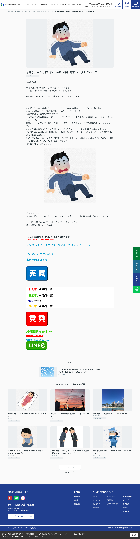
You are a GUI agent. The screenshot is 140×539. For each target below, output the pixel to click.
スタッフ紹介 (61, 4)
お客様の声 (71, 4)
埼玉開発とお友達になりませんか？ (38, 340)
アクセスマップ (112, 504)
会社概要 (80, 4)
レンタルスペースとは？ (41, 253)
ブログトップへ (70, 472)
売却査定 (126, 511)
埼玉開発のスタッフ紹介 (34, 335)
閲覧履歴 (127, 7)
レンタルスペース (32, 76)
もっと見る (70, 467)
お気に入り (118, 7)
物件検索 (44, 4)
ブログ (53, 4)
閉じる (134, 535)
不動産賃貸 (77, 504)
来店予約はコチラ (37, 259)
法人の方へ (35, 4)
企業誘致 (77, 496)
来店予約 (126, 500)
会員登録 (126, 504)
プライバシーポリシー (23, 528)
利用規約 (33, 528)
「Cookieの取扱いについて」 (22, 536)
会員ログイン (127, 507)
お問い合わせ (135, 7)
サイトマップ (12, 528)
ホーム (28, 4)
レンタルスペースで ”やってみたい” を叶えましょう (58, 245)
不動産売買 (77, 500)
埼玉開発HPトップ (41, 332)
